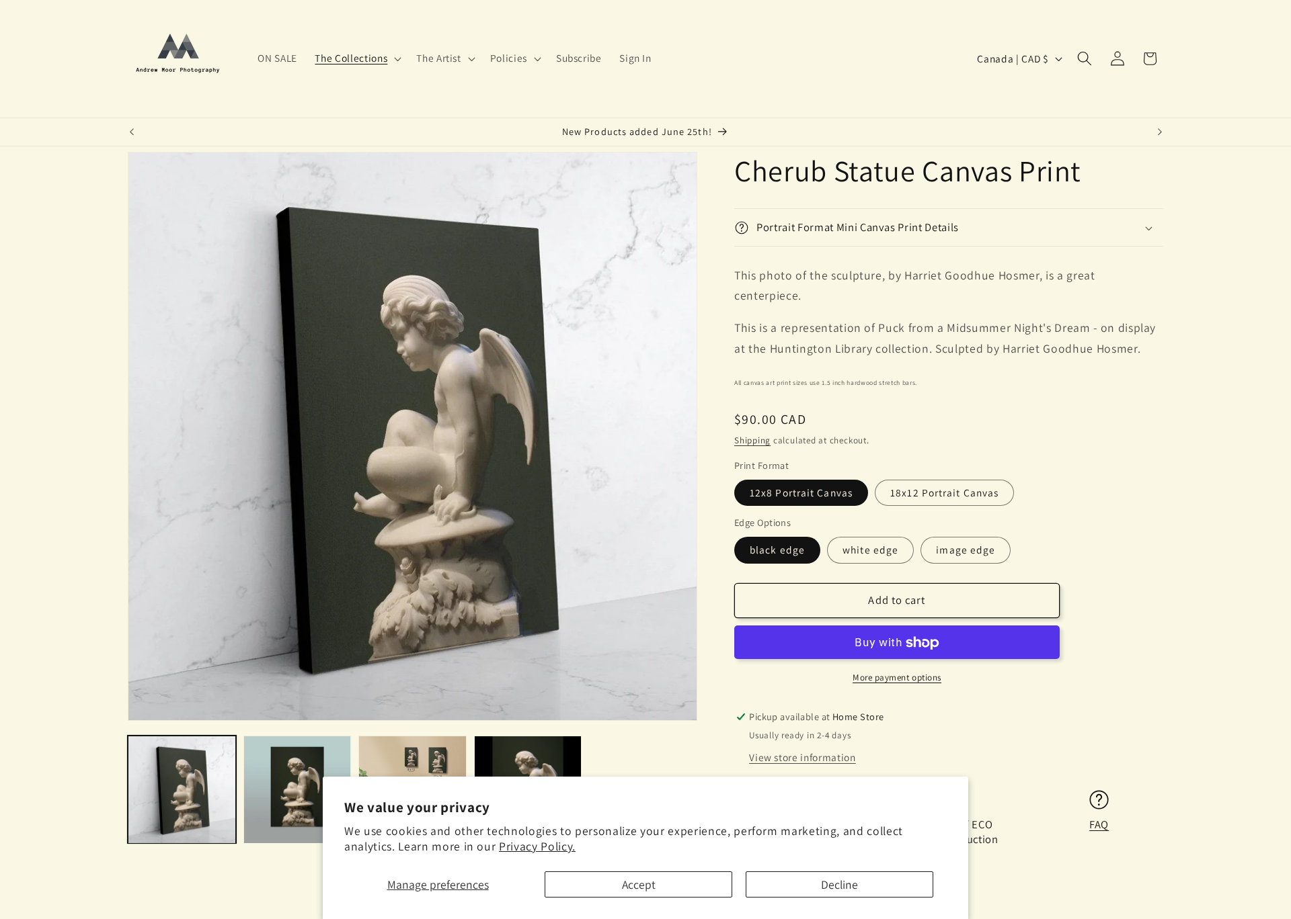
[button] (356, 58)
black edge (777, 550)
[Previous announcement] (132, 132)
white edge (870, 550)
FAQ (1099, 825)
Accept (639, 884)
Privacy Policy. (537, 846)
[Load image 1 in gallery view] (182, 790)
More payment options (897, 677)
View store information (802, 757)
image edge (965, 550)
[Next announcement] (1160, 132)
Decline (839, 884)
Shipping (752, 440)
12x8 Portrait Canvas (801, 492)
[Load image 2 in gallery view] (297, 790)
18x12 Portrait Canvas (944, 492)
